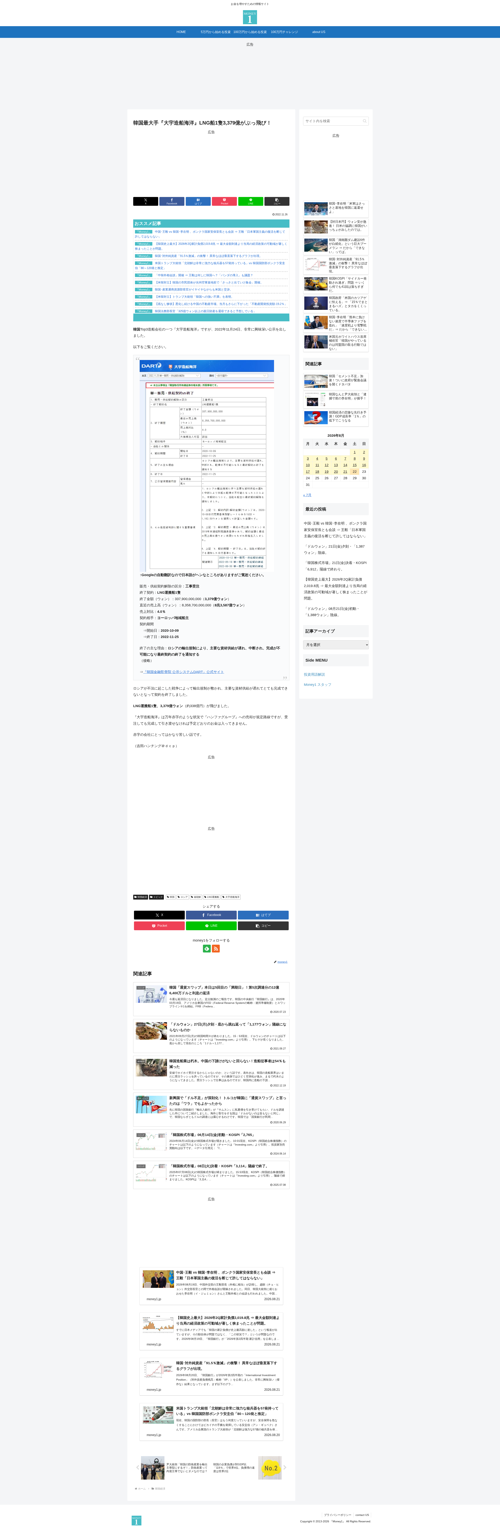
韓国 (172, 897)
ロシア (184, 897)
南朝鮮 (197, 897)
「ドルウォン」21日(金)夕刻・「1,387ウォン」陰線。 (334, 549)
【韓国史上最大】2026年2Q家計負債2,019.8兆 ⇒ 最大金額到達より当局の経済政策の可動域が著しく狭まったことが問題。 (335, 588)
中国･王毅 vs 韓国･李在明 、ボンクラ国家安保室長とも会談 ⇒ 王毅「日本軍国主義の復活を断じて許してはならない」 (335, 529)
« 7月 (307, 495)
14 (345, 465)
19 (327, 472)
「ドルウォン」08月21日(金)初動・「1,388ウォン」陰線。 (332, 612)
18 (317, 472)
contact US (362, 1514)
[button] (276, 201)
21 (345, 472)
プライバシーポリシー (337, 1514)
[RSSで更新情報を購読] (216, 948)
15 (355, 465)
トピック (158, 897)
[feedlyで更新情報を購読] (207, 948)
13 (336, 465)
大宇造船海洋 (232, 897)
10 (308, 465)
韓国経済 (142, 897)
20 (336, 472)
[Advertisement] (250, 75)
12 (327, 465)
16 (364, 465)
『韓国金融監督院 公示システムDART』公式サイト (183, 672)
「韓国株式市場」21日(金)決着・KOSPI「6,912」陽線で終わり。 (335, 566)
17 (308, 472)
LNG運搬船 (213, 897)
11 (317, 465)
